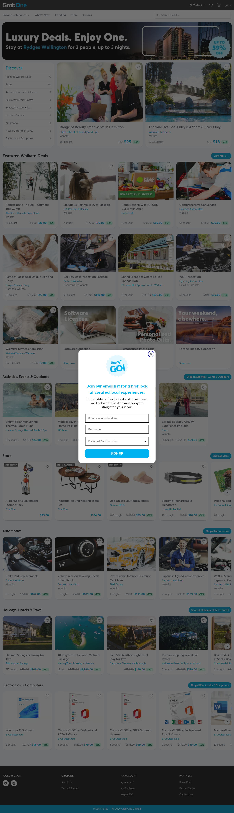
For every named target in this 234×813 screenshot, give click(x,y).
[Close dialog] (151, 354)
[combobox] (116, 441)
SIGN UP (117, 453)
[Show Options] (145, 441)
